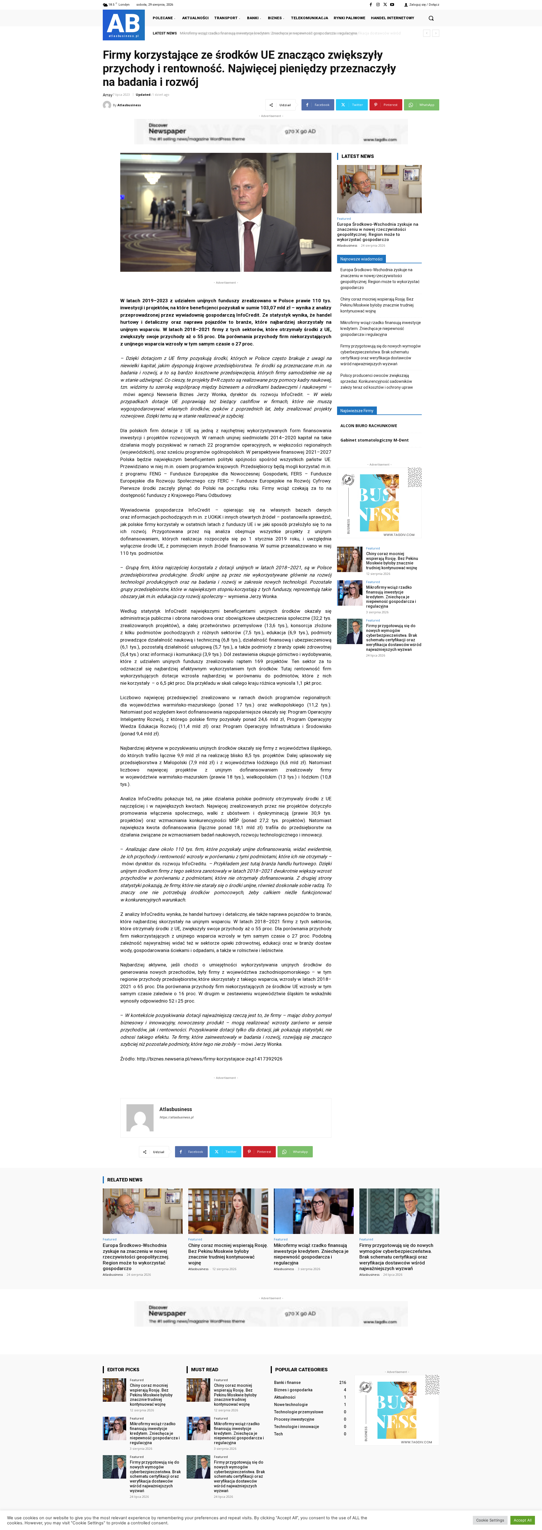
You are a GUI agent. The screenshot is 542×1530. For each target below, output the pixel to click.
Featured (344, 218)
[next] (435, 33)
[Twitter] (385, 4)
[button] (431, 18)
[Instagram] (377, 4)
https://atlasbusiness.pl (176, 1117)
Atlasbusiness (129, 105)
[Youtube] (392, 4)
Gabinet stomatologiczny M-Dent (374, 440)
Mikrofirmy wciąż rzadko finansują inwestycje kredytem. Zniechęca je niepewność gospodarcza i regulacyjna (380, 328)
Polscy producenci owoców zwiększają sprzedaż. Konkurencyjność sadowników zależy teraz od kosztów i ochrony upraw (376, 381)
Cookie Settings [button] (490, 1520)
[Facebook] (370, 4)
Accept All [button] (523, 1520)
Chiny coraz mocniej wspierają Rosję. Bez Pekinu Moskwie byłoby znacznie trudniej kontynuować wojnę (377, 305)
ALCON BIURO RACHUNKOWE (368, 425)
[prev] (426, 33)
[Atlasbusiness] (108, 105)
